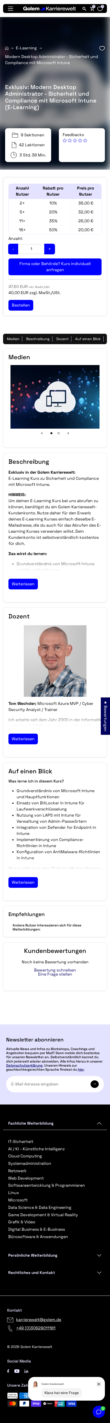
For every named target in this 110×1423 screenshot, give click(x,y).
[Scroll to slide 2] (59, 433)
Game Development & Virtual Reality (43, 1214)
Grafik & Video (21, 1222)
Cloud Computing (25, 1156)
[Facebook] (8, 1370)
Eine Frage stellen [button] (55, 974)
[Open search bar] (84, 8)
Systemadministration (29, 1163)
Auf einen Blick (88, 339)
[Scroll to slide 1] (51, 433)
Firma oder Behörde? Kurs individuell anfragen (55, 266)
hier (81, 1069)
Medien (13, 339)
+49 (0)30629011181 (36, 1328)
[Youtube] (16, 1370)
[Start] (6, 48)
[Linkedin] (26, 1370)
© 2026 (29, 1346)
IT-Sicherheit (20, 1141)
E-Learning (26, 48)
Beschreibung (38, 339)
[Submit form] (95, 1084)
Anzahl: (15, 238)
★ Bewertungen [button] (105, 716)
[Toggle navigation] (10, 8)
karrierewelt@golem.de (38, 1319)
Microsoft (18, 1200)
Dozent (62, 339)
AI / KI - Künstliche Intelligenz (36, 1149)
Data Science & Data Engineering (39, 1207)
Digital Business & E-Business (36, 1229)
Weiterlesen (23, 584)
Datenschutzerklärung (24, 1065)
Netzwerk (17, 1170)
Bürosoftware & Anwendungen (38, 1236)
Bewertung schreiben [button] (55, 970)
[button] (75, 137)
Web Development (26, 1178)
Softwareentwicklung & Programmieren (46, 1185)
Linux (13, 1192)
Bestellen (55, 1022)
